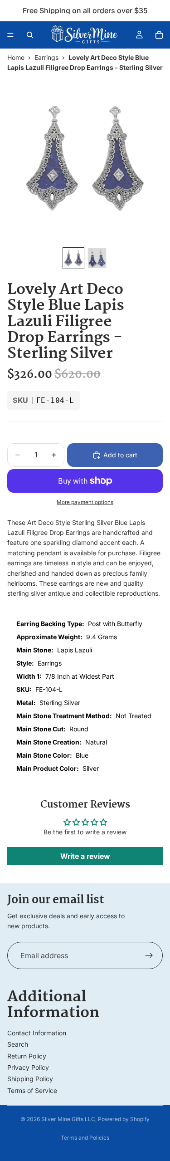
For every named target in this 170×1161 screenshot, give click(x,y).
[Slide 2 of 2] (97, 258)
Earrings (46, 57)
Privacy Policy (28, 1067)
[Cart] (159, 35)
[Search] (30, 35)
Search (17, 1044)
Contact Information (36, 1033)
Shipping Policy (30, 1079)
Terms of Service (32, 1090)
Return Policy (26, 1056)
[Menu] (10, 34)
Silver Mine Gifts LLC (68, 1119)
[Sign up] (149, 955)
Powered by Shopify (124, 1119)
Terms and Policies (85, 1137)
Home (15, 57)
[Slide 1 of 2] (73, 258)
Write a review (85, 856)
